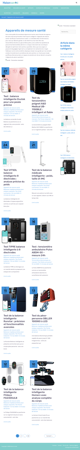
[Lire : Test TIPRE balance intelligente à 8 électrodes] (14, 230)
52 (28, 436)
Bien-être (7, 8)
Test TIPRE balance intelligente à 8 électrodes (14, 249)
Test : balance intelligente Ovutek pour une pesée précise (14, 100)
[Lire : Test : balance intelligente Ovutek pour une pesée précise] (14, 80)
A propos (54, 445)
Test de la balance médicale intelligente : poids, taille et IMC (42, 174)
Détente (30, 8)
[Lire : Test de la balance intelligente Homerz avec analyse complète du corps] (42, 373)
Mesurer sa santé (19, 8)
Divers (42, 13)
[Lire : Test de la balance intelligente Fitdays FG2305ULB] (14, 373)
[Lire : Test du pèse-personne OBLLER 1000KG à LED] (42, 299)
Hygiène (55, 8)
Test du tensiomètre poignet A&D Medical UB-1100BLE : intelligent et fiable (42, 105)
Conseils (34, 13)
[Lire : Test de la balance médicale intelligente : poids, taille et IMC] (42, 153)
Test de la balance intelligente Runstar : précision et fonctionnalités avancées (14, 321)
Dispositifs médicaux (43, 8)
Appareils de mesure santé (12, 108)
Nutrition (7, 13)
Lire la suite (7, 131)
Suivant (49, 436)
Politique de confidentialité (71, 447)
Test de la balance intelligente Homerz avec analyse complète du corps (42, 395)
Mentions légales (74, 445)
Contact (60, 445)
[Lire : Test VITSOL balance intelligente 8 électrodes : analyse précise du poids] (14, 153)
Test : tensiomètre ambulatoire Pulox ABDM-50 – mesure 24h (42, 251)
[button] (76, 3)
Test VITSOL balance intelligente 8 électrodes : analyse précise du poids (14, 177)
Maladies (25, 13)
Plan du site (65, 445)
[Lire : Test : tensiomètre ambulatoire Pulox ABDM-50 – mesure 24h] (42, 230)
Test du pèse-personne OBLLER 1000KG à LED (42, 318)
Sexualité (16, 13)
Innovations (65, 8)
